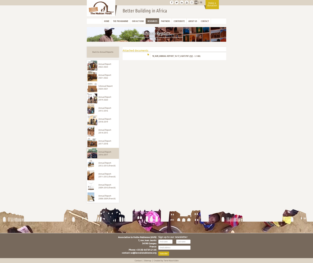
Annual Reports (165, 37)
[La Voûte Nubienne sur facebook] (171, 2)
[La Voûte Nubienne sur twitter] (177, 2)
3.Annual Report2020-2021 (105, 87)
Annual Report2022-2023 (104, 65)
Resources (152, 21)
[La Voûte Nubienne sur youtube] (187, 2)
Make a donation (212, 4)
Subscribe (164, 254)
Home (106, 21)
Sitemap (147, 260)
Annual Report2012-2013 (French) (107, 164)
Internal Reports (151, 37)
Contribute (179, 21)
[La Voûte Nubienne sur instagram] (192, 2)
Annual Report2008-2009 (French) (107, 197)
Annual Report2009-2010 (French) (107, 186)
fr (201, 2)
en (196, 2)
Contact (205, 21)
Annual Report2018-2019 (104, 120)
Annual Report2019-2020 (104, 98)
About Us (192, 21)
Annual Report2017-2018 (104, 142)
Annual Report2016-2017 (104, 153)
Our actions (138, 21)
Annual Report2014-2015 (104, 131)
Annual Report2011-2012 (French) (107, 175)
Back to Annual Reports (102, 52)
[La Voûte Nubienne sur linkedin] (182, 2)
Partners (165, 21)
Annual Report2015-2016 (104, 109)
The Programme (120, 21)
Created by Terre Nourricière (166, 260)
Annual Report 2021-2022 (104, 76)
